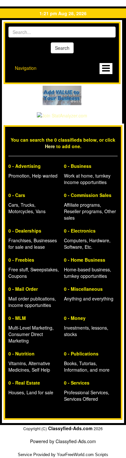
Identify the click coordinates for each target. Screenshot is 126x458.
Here (50, 146)
